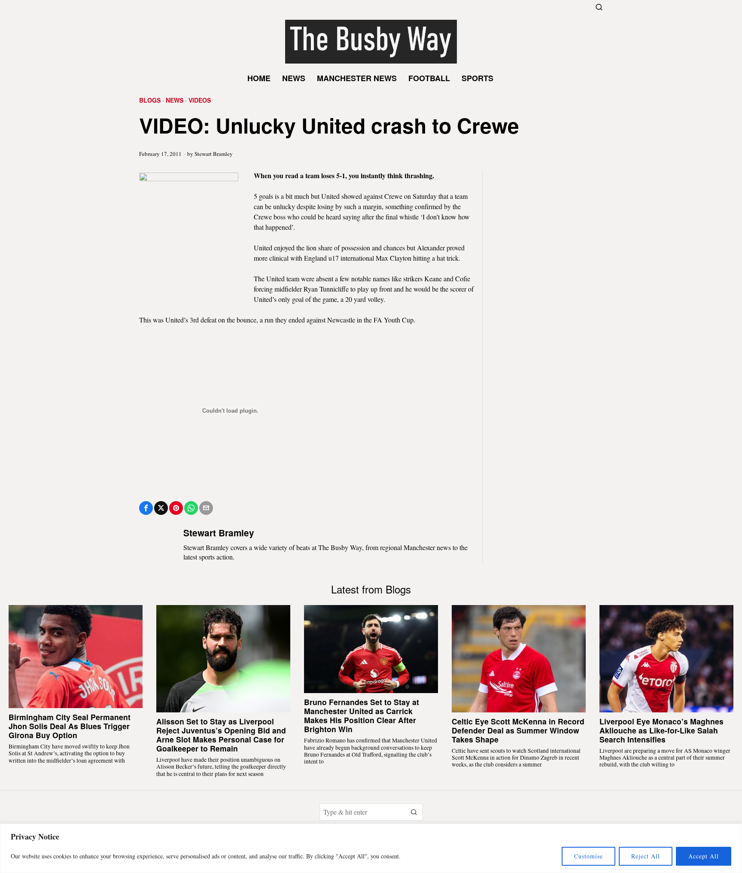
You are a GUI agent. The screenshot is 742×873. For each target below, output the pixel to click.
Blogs (150, 100)
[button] (414, 812)
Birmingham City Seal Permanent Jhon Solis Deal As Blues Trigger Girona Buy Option (70, 725)
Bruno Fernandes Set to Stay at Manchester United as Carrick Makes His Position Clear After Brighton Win (361, 715)
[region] (371, 848)
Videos (200, 100)
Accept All (703, 856)
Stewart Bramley (214, 154)
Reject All (645, 856)
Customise (588, 856)
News (174, 100)
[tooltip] (146, 508)
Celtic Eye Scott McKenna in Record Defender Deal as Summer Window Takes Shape (518, 730)
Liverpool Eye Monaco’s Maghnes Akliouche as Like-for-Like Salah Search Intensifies (661, 730)
